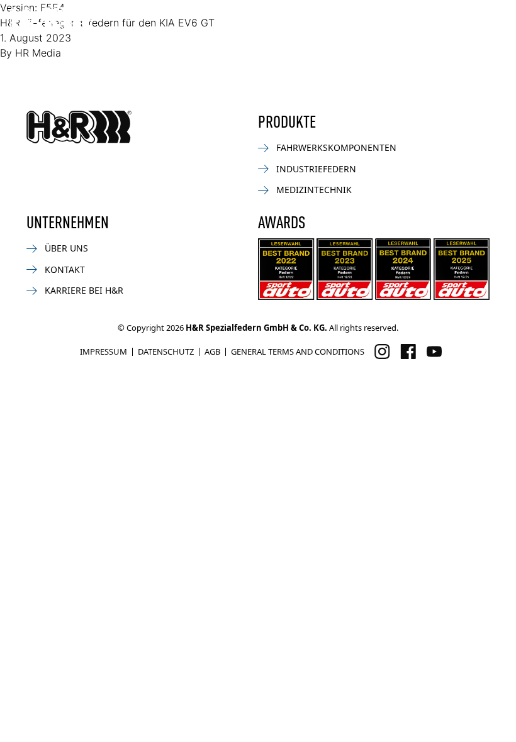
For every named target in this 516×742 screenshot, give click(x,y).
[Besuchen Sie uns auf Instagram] (382, 351)
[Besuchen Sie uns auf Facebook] (408, 351)
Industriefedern (316, 169)
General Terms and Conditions (297, 351)
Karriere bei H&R (84, 290)
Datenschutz (166, 351)
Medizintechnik (314, 190)
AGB (212, 351)
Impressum (103, 351)
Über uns (66, 248)
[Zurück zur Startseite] (79, 127)
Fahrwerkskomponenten (336, 147)
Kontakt (65, 269)
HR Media (38, 53)
